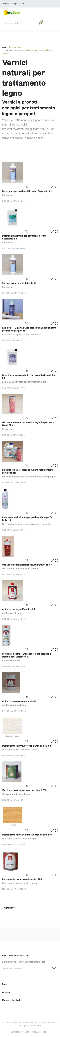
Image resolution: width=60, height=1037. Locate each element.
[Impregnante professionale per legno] (30, 860)
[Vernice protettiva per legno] (30, 771)
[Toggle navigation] (56, 23)
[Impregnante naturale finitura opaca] (30, 816)
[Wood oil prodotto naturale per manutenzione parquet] (30, 451)
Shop (4, 984)
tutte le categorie (14, 47)
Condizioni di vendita (20, 1032)
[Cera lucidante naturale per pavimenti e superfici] (30, 498)
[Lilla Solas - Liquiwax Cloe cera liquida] (30, 309)
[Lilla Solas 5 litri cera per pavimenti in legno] (30, 356)
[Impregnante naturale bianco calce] (30, 727)
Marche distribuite (11, 1000)
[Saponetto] (30, 172)
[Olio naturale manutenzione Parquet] (30, 546)
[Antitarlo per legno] (30, 590)
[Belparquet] (30, 404)
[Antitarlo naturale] (30, 635)
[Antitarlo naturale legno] (30, 682)
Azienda (6, 992)
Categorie (9, 907)
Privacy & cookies (38, 1032)
